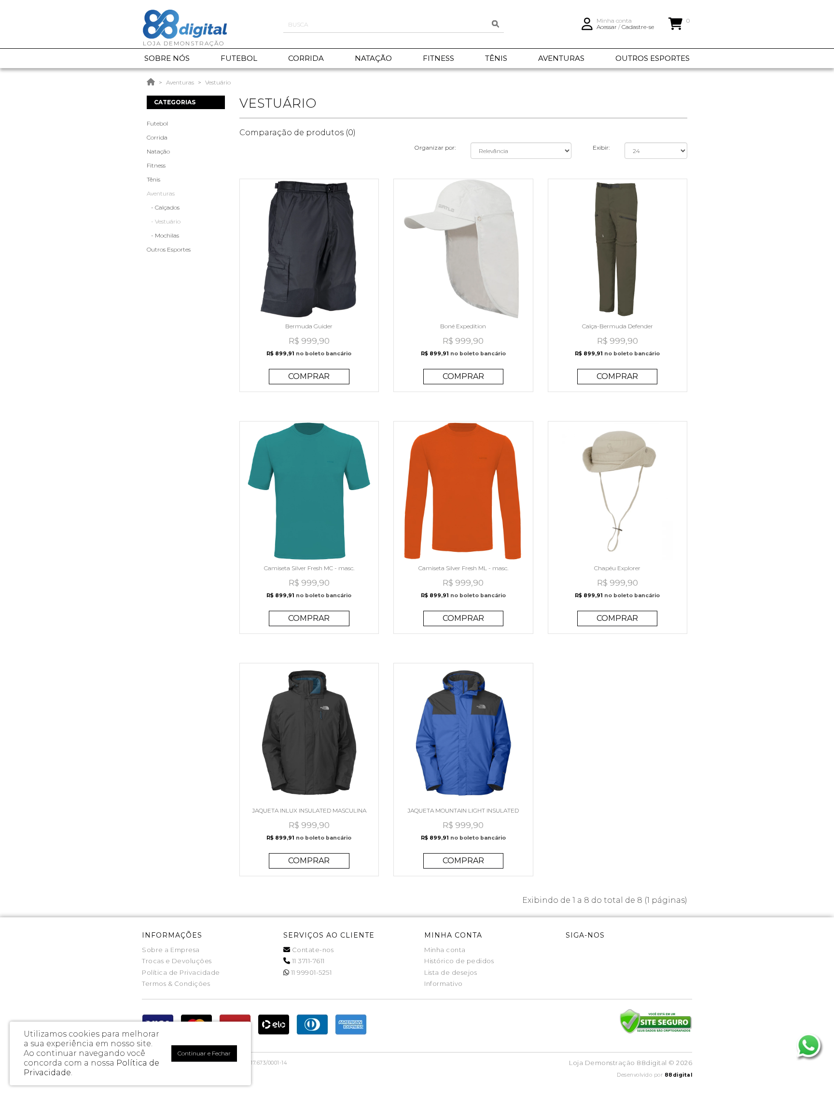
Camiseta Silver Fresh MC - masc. (309, 568)
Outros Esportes (169, 249)
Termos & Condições (176, 983)
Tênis (153, 179)
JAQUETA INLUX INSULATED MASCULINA (309, 810)
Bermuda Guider (309, 326)
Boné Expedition (463, 326)
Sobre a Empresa (171, 950)
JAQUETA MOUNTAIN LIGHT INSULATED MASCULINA (463, 814)
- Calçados (163, 207)
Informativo (443, 983)
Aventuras (180, 82)
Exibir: (601, 147)
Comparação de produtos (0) (297, 132)
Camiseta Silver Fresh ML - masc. (463, 568)
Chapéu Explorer (617, 568)
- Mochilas (163, 235)
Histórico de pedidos (459, 961)
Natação (158, 151)
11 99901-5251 (310, 972)
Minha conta (445, 950)
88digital (679, 1075)
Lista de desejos (450, 972)
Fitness (156, 165)
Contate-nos (312, 950)
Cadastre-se (638, 26)
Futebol (157, 123)
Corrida (157, 137)
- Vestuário (164, 221)
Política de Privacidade (181, 972)
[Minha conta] (587, 23)
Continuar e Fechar (204, 1053)
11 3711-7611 (307, 961)
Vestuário (218, 82)
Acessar (607, 26)
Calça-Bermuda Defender (617, 326)
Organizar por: (435, 147)
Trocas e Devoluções (177, 961)
